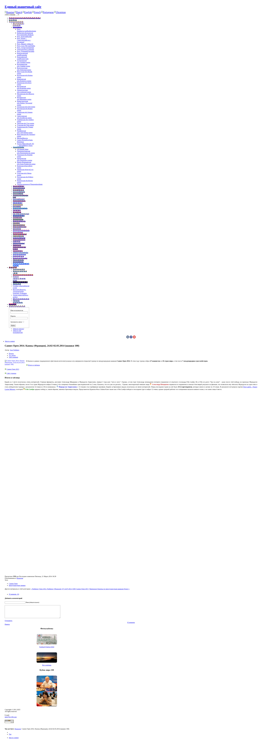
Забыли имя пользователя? (18, 331)
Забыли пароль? (18, 329)
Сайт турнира (11, 373)
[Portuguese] (47, 12)
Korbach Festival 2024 (46, 647)
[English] (27, 12)
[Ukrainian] (60, 12)
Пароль (13, 316)
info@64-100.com (11, 717)
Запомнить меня (16, 322)
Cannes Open (13, 583)
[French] (36, 12)
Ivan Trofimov (14, 350)
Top (10, 734)
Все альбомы (46, 665)
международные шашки (17, 585)
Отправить (8, 621)
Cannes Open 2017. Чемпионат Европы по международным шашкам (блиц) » (103, 589)
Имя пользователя (16, 310)
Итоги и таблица (34, 365)
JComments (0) (14, 594)
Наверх (7, 624)
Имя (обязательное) (32, 602)
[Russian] (9, 12)
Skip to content (10, 341)
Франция (20, 578)
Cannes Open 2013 (13, 369)
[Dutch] (18, 12)
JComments (131, 622)
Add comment (13, 357)
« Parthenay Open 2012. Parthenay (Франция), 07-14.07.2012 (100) (53, 589)
